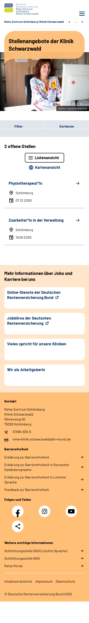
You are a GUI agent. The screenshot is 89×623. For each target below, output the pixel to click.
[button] (22, 126)
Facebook (19, 508)
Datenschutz (65, 581)
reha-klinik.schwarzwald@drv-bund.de (42, 439)
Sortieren (66, 126)
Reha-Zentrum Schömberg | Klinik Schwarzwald (34, 21)
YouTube (72, 508)
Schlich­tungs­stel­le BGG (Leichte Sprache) (35, 551)
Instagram (45, 508)
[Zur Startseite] (23, 9)
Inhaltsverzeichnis (18, 581)
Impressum (43, 581)
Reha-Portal (13, 566)
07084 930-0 (22, 432)
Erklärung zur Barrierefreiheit (26, 457)
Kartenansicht (47, 167)
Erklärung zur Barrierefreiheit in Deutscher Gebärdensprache (36, 467)
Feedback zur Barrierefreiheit (26, 489)
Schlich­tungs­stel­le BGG (22, 558)
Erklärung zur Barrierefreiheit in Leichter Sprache (35, 479)
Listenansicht (47, 157)
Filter (11, 126)
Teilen (17, 526)
